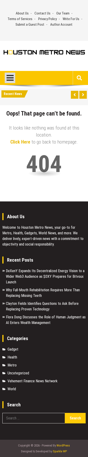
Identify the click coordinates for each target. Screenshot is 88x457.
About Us (22, 13)
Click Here (20, 142)
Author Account (61, 24)
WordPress (63, 445)
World (12, 389)
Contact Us (42, 13)
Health (12, 357)
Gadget (13, 349)
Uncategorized (18, 373)
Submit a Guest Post (29, 24)
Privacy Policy (47, 19)
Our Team (62, 13)
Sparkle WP (60, 451)
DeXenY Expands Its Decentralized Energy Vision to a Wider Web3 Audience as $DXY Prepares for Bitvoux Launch (45, 276)
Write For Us (71, 19)
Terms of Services (20, 19)
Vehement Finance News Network (32, 381)
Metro (12, 365)
